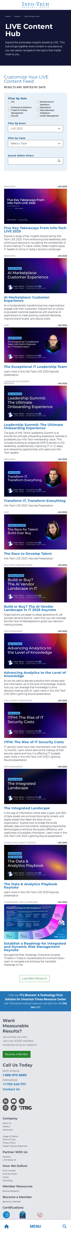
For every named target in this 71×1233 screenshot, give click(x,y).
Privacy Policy (9, 1143)
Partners (7, 1157)
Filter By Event (17, 123)
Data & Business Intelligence (47, 111)
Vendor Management (49, 116)
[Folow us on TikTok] (13, 1108)
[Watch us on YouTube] (14, 1101)
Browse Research (11, 1191)
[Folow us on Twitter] (21, 1101)
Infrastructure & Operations (46, 103)
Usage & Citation (10, 1136)
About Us (7, 1123)
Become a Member (16, 1054)
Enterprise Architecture (21, 107)
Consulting (8, 1180)
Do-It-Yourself (9, 1170)
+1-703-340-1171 (14, 1084)
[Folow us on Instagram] (5, 1108)
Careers (6, 1126)
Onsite (6, 1177)
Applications (45, 107)
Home (7, 16)
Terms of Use (9, 1139)
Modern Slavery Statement (15, 1146)
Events (17, 16)
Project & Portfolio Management (19, 111)
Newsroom (8, 1130)
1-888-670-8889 (15, 1075)
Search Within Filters (21, 155)
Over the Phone (10, 1174)
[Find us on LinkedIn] (5, 1101)
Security (14, 116)
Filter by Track (16, 138)
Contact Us (11, 1089)
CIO (12, 102)
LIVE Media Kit (9, 1160)
